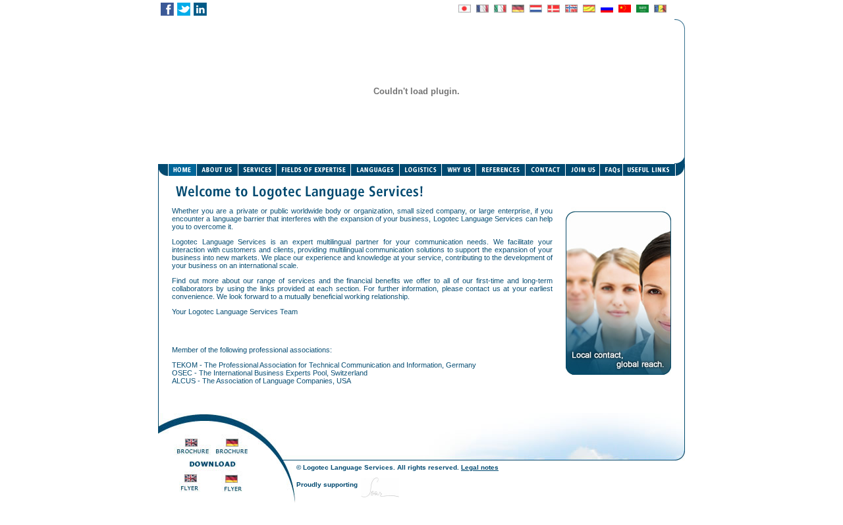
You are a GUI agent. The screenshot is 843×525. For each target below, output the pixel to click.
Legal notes (480, 467)
